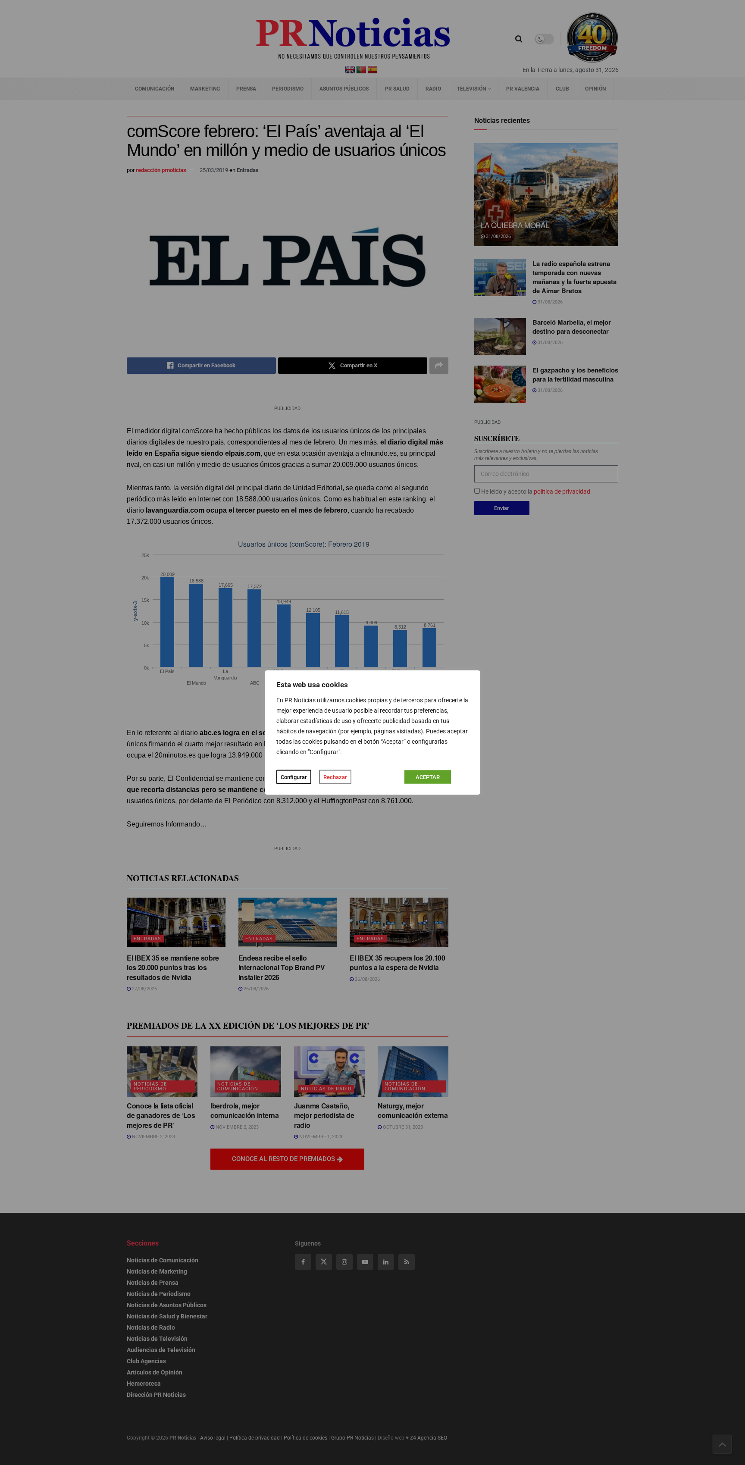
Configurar (294, 777)
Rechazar (335, 777)
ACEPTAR (428, 777)
